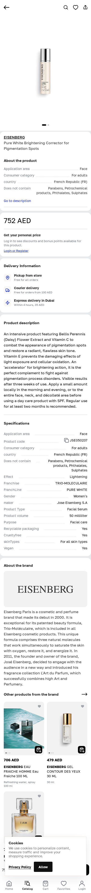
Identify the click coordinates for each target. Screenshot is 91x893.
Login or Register (16, 251)
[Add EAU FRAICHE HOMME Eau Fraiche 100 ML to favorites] (39, 706)
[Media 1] (44, 125)
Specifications (16, 423)
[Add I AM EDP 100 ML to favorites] (39, 796)
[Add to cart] (38, 749)
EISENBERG (14, 137)
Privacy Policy (20, 867)
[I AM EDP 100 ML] (24, 818)
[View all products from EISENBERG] (84, 694)
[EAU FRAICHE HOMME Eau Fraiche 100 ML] (24, 728)
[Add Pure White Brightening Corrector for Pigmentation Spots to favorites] (75, 7)
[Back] (6, 7)
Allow (43, 867)
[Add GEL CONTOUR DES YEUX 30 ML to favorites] (82, 706)
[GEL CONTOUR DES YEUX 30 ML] (67, 728)
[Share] (85, 7)
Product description (21, 322)
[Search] (66, 7)
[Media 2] (48, 125)
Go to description (17, 201)
